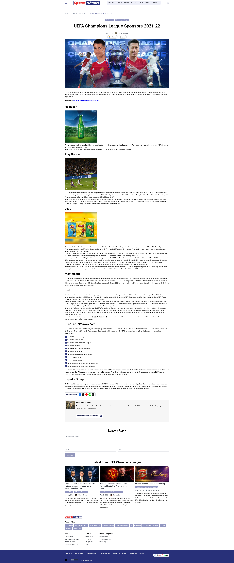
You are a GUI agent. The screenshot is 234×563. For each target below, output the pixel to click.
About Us (69, 554)
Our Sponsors (91, 554)
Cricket (111, 3)
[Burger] (66, 2)
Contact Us (79, 554)
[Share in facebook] (80, 394)
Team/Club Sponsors (105, 539)
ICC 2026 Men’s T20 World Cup (150, 525)
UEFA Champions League (78, 13)
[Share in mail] (93, 394)
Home (66, 13)
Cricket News (137, 525)
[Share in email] (167, 555)
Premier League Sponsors (122, 525)
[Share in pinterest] (86, 394)
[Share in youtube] (162, 555)
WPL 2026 (88, 544)
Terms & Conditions (119, 554)
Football (119, 3)
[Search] (168, 3)
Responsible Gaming (137, 554)
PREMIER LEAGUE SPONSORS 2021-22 (86, 100)
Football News (109, 20)
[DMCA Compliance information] (74, 560)
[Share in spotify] (165, 555)
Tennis (126, 3)
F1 (131, 3)
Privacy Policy (105, 554)
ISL (131, 525)
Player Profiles (103, 536)
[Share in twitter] (83, 394)
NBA (136, 3)
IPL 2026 (163, 525)
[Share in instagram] (160, 555)
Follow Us (113, 37)
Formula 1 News (77, 528)
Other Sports (144, 3)
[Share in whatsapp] (89, 394)
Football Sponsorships (108, 525)
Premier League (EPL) (95, 525)
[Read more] (82, 487)
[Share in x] (157, 555)
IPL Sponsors (89, 541)
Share (123, 37)
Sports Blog (155, 3)
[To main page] (87, 3)
